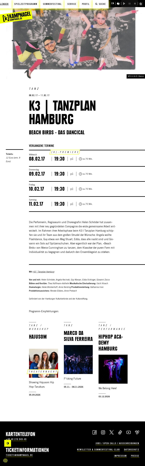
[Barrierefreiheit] (118, 3)
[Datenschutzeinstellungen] (5, 460)
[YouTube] (128, 432)
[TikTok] (120, 432)
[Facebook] (94, 432)
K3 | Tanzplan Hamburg (43, 272)
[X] (111, 432)
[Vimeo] (137, 432)
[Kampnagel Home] (16, 12)
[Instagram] (103, 432)
